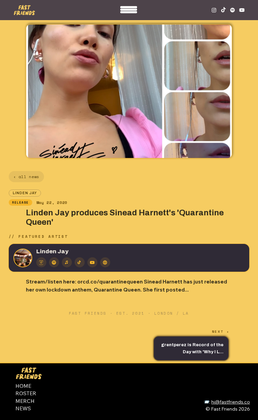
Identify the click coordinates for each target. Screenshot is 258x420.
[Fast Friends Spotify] (232, 10)
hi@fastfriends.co (230, 402)
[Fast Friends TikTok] (223, 10)
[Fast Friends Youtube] (242, 10)
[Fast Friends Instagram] (214, 10)
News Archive (228, 379)
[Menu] (129, 11)
